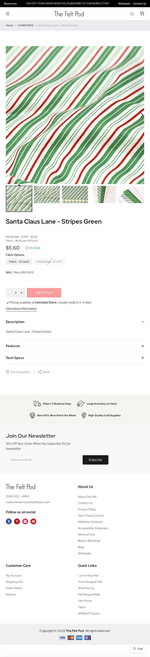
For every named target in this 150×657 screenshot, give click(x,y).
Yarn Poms (85, 601)
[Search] (132, 13)
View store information (21, 309)
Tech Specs (15, 358)
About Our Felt (87, 497)
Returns (11, 594)
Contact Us (139, 3)
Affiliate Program (89, 613)
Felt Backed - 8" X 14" (49, 261)
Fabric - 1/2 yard (19, 261)
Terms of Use (86, 534)
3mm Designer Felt (90, 582)
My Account (13, 576)
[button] (8, 14)
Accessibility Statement (93, 528)
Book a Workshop (89, 541)
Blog (81, 547)
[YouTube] (33, 521)
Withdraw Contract (90, 522)
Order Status (14, 588)
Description (15, 322)
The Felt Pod (75, 631)
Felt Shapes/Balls (89, 594)
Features (13, 346)
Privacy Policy (87, 509)
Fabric (82, 607)
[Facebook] (9, 521)
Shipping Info (14, 582)
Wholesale (124, 3)
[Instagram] (25, 521)
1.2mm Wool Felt (88, 576)
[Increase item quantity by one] (21, 293)
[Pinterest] (17, 521)
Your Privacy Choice (91, 516)
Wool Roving (86, 588)
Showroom (10, 3)
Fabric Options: (15, 254)
